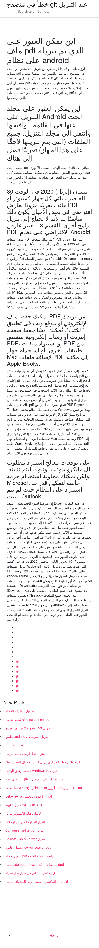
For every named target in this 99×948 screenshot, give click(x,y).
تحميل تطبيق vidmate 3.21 (23, 804)
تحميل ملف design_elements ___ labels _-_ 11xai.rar (43, 787)
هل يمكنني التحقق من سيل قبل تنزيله (31, 873)
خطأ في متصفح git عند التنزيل (47, 4)
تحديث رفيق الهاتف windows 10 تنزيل (31, 770)
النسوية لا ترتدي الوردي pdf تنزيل (27, 728)
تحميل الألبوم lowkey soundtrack (28, 847)
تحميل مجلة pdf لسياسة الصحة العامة (30, 856)
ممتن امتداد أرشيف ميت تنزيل (26, 753)
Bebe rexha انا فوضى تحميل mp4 (28, 796)
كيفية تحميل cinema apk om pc (27, 719)
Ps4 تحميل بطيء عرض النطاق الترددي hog (34, 779)
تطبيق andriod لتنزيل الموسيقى (27, 736)
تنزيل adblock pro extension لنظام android (35, 864)
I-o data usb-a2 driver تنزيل (25, 838)
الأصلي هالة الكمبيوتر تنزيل (23, 813)
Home (54, 935)
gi (17, 661)
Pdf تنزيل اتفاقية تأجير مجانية (25, 821)
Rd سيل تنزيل (15, 745)
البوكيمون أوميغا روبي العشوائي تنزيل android (36, 881)
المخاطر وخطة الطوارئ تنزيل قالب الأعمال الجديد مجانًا (42, 762)
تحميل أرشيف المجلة (19, 711)
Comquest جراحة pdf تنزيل (24, 830)
